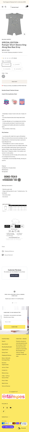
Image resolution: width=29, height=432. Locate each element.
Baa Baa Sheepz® (6, 39)
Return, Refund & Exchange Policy (6, 359)
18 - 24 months (17, 69)
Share (3, 246)
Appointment (5, 349)
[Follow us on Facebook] (3, 407)
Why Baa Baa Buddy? (7, 347)
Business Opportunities (5, 363)
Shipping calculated (12, 52)
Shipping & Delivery (6, 355)
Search (3, 341)
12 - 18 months (6, 69)
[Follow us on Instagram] (7, 407)
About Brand (5, 344)
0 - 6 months (6, 64)
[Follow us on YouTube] (10, 407)
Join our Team (5, 367)
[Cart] (26, 6)
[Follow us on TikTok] (3, 411)
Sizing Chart (5, 352)
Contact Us (4, 370)
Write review (14, 275)
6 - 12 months (16, 64)
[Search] (5, 6)
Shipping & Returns (9, 251)
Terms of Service (6, 386)
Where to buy (5, 373)
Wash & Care (5, 383)
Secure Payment (9, 255)
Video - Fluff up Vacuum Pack (5, 376)
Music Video (5, 380)
